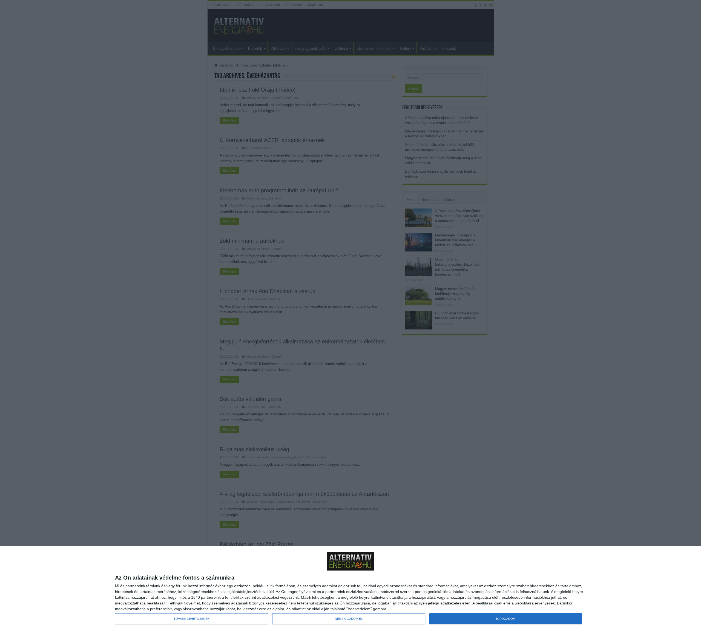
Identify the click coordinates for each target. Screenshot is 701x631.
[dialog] (350, 588)
